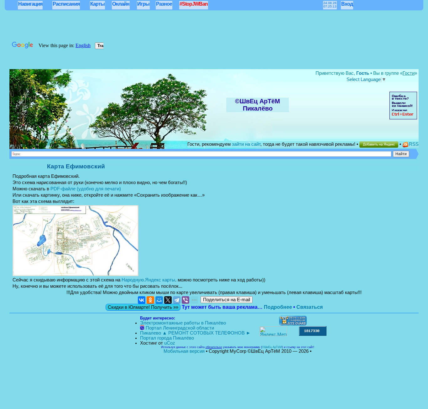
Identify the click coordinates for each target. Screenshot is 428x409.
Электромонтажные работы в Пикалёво (183, 322)
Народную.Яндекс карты (148, 279)
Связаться (309, 307)
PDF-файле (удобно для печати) (85, 188)
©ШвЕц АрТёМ (272, 347)
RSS (414, 144)
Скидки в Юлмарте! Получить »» (143, 307)
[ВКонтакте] (141, 300)
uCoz (169, 343)
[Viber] (185, 300)
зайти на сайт (246, 144)
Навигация (30, 4)
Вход (347, 4)
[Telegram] (176, 300)
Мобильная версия (184, 351)
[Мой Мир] (159, 300)
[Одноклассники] (150, 300)
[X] (168, 300)
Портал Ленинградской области (180, 327)
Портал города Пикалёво (167, 338)
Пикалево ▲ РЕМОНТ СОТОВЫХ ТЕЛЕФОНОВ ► (195, 332)
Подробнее (278, 307)
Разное (164, 4)
